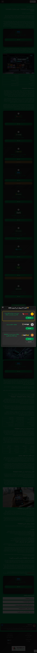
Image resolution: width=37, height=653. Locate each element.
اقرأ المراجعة (29, 341)
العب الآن (29, 317)
